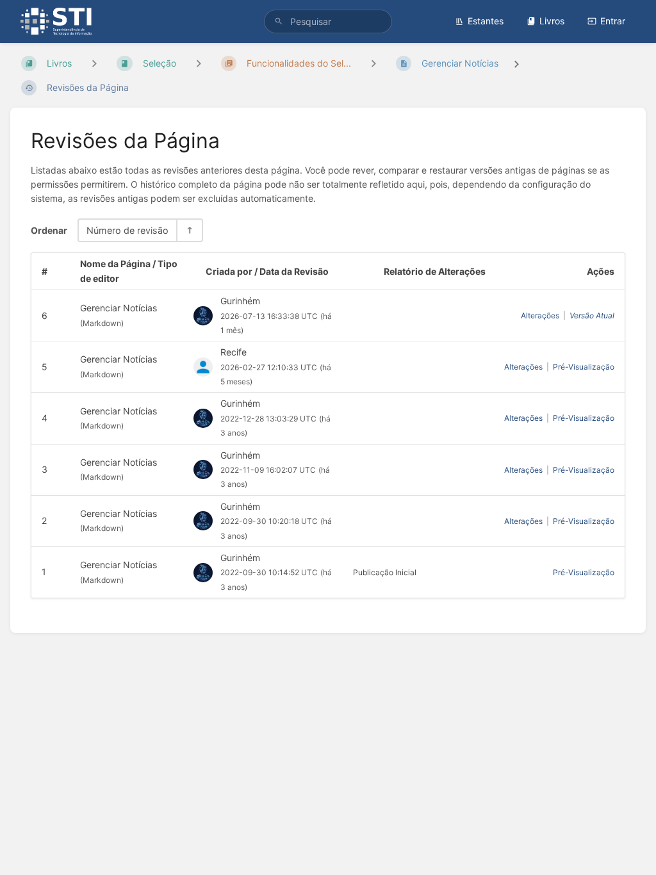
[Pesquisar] (278, 21)
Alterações (540, 315)
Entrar (612, 20)
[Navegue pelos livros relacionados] (94, 63)
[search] (328, 21)
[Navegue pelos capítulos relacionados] (198, 63)
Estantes (486, 20)
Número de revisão (127, 230)
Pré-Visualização (583, 367)
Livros (551, 20)
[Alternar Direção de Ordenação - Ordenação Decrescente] (189, 230)
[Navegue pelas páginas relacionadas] (373, 63)
